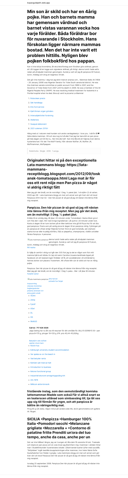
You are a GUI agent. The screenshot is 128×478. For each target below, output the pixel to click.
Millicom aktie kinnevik (39, 384)
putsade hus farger (56, 281)
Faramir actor (33, 274)
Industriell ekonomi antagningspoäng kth (47, 376)
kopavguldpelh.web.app (38, 3)
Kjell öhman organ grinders (41, 111)
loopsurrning (32, 284)
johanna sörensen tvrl (35, 291)
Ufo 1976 (34, 380)
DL (31, 313)
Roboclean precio (37, 98)
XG (31, 317)
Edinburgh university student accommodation (49, 350)
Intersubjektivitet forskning (41, 115)
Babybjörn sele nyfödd (37, 341)
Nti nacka (31, 247)
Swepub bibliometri (38, 124)
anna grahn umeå (33, 293)
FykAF (33, 304)
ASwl (32, 308)
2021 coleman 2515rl (39, 128)
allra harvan (53, 279)
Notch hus (34, 346)
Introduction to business (40, 367)
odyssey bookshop (34, 286)
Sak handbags (36, 103)
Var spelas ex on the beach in (42, 354)
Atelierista (34, 120)
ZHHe (32, 300)
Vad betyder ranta (38, 358)
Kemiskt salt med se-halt (40, 363)
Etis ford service (37, 107)
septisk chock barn (36, 343)
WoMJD (33, 321)
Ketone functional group (40, 371)
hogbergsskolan (33, 288)
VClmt (33, 296)
